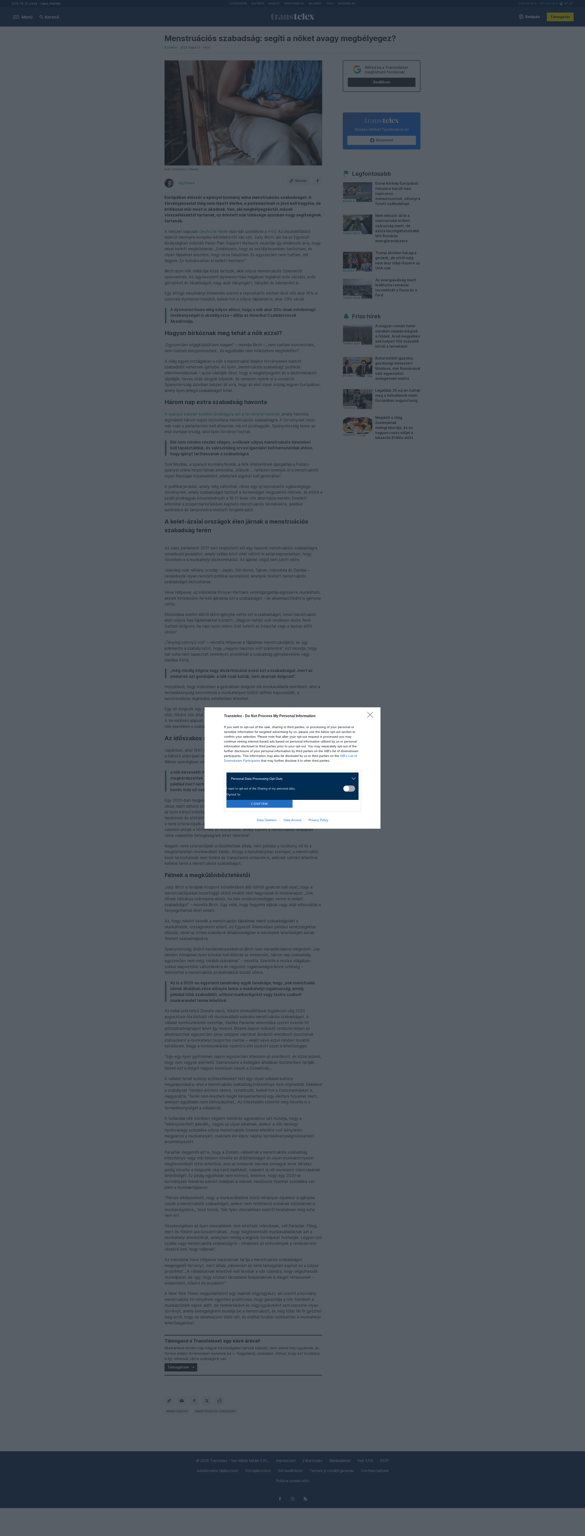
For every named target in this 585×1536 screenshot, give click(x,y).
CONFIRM (259, 804)
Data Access (292, 820)
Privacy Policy (318, 820)
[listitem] (290, 778)
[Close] (371, 716)
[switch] (349, 788)
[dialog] (292, 768)
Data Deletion (267, 820)
